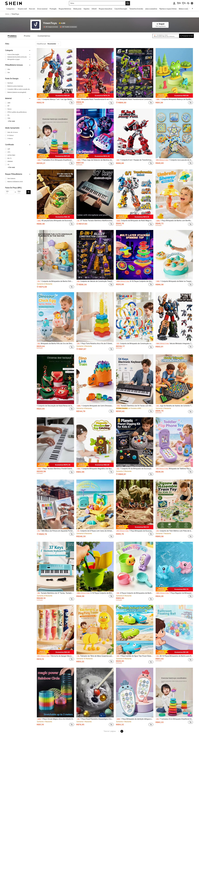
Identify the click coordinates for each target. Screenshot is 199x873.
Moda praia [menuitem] (77, 9)
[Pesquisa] (127, 3)
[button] (188, 3)
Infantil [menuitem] (94, 9)
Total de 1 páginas (110, 731)
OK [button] (29, 192)
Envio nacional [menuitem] (42, 9)
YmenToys (50, 23)
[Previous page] (119, 731)
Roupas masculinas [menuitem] (105, 9)
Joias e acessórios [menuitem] (151, 9)
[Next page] (124, 731)
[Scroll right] (192, 8)
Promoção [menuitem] (53, 9)
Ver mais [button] (12, 121)
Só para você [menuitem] (22, 9)
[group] (18, 54)
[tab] (12, 35)
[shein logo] (13, 3)
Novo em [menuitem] (32, 9)
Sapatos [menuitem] (86, 9)
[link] (179, 3)
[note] (55, 95)
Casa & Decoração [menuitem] (120, 9)
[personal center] (174, 3)
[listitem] (51, 27)
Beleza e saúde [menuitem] (184, 9)
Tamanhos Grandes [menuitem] (136, 9)
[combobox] (48, 44)
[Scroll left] (189, 8)
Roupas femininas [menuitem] (65, 9)
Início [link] (7, 14)
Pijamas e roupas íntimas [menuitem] (168, 9)
